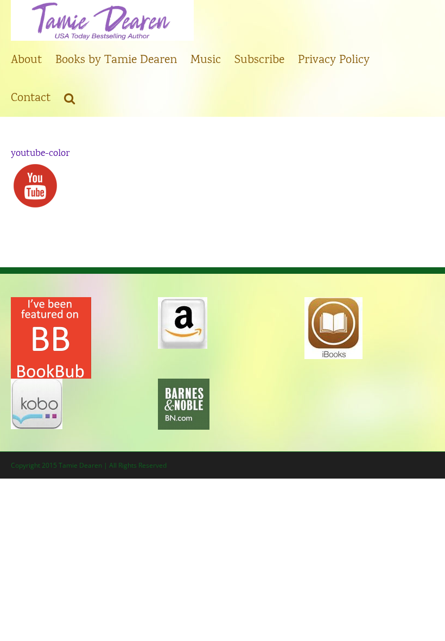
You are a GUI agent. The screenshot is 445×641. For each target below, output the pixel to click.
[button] (69, 98)
